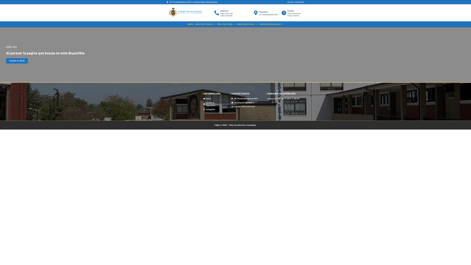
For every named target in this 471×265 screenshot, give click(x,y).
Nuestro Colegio (204, 24)
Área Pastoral (225, 24)
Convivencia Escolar (270, 24)
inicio (190, 24)
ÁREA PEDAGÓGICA (246, 24)
